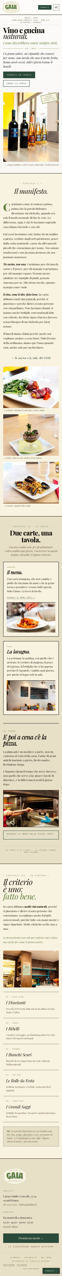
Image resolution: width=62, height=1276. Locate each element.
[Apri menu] (56, 7)
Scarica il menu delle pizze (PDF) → (30, 835)
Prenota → (51, 1271)
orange (19, 1134)
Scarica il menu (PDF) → (21, 597)
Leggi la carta (16, 83)
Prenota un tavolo (19, 75)
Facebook (22, 1265)
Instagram (9, 1265)
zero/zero (38, 1134)
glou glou (27, 1134)
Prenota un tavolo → (31, 1238)
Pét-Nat (10, 1134)
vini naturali (28, 299)
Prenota (44, 7)
